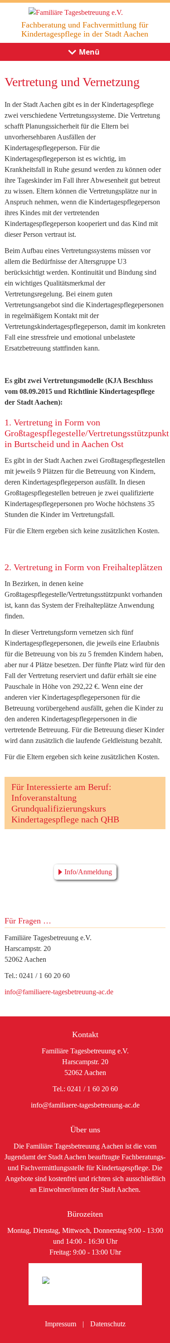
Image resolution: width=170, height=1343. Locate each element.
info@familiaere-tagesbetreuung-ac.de (59, 992)
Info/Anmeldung (88, 872)
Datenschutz (108, 1324)
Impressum (60, 1324)
